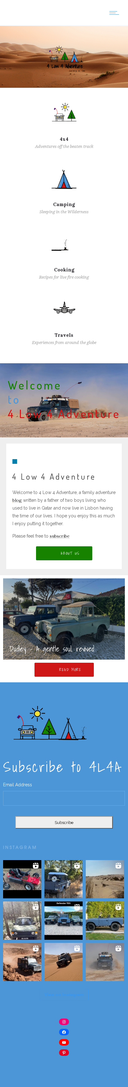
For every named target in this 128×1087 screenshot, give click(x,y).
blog (17, 500)
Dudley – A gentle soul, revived (51, 649)
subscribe (60, 536)
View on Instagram (64, 994)
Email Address (17, 784)
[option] (64, 619)
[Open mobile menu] (115, 13)
